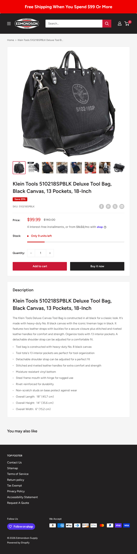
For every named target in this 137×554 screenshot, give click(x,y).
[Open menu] (9, 23)
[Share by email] (121, 206)
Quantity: (19, 253)
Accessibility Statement (22, 497)
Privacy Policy (16, 491)
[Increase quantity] (50, 253)
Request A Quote (18, 503)
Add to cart (40, 266)
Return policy (15, 479)
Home (10, 40)
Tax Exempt (14, 485)
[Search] (106, 24)
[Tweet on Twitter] (115, 206)
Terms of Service (18, 474)
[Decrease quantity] (31, 253)
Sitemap (12, 468)
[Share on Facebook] (101, 206)
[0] (127, 23)
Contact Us (14, 462)
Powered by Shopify (18, 542)
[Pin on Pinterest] (108, 206)
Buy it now (97, 266)
